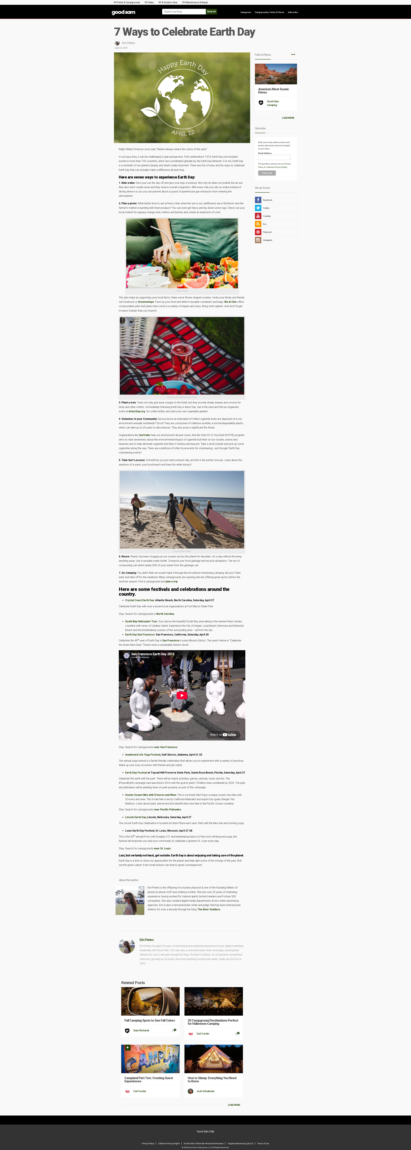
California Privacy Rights (276, 167)
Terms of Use (263, 1143)
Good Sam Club (205, 1131)
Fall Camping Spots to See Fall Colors (149, 1020)
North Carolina (165, 613)
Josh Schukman (205, 1091)
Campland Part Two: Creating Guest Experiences (148, 1079)
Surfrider (144, 435)
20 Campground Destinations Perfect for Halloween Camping (213, 1022)
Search (211, 11)
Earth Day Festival (136, 772)
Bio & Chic (230, 301)
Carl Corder (203, 1033)
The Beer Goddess (208, 909)
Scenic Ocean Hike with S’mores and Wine (150, 794)
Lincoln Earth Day (135, 817)
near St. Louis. (162, 848)
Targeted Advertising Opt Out (240, 1143)
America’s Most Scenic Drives (273, 90)
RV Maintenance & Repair (195, 2)
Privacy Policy (148, 1143)
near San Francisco (165, 747)
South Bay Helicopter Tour (141, 621)
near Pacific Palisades (167, 809)
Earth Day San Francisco (140, 634)
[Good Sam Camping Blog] (133, 10)
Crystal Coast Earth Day (139, 600)
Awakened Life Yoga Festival (142, 754)
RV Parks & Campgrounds (127, 2)
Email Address (265, 153)
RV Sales (149, 2)
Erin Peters (128, 43)
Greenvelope (146, 301)
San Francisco (170, 640)
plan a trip (172, 581)
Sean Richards (141, 1030)
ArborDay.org (137, 411)
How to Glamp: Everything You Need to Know (212, 1079)
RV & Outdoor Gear (168, 2)
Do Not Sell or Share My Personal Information (203, 1143)
